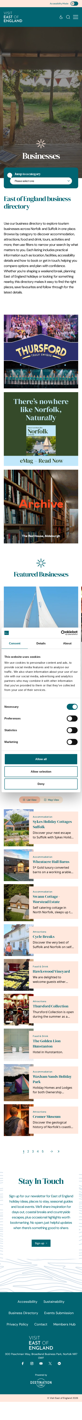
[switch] (72, 718)
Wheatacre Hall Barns (51, 862)
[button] (75, 17)
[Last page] (58, 1151)
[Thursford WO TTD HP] (41, 351)
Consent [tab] (14, 643)
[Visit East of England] (13, 17)
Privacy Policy (17, 1324)
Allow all (41, 759)
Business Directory (23, 1313)
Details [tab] (41, 643)
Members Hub (64, 1324)
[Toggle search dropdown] (68, 17)
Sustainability (53, 1302)
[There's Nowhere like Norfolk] (41, 429)
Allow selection (41, 771)
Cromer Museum (46, 1116)
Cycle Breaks (44, 936)
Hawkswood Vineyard (51, 971)
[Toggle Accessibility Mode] (74, 4)
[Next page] (51, 1151)
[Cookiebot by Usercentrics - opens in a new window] (61, 632)
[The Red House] (41, 506)
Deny (41, 783)
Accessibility (27, 1302)
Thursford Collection (50, 1006)
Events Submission (59, 1313)
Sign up (39, 1243)
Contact (40, 1324)
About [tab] (67, 643)
